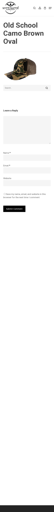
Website (7, 178)
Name (7, 153)
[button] (50, 8)
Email (6, 165)
